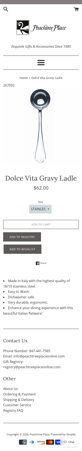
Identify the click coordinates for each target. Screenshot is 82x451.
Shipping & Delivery (18, 399)
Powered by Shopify (63, 434)
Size (40, 202)
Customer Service (17, 405)
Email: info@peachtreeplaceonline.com (34, 356)
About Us (10, 388)
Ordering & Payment (19, 394)
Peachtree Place (39, 434)
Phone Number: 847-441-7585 (26, 351)
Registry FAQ (13, 410)
